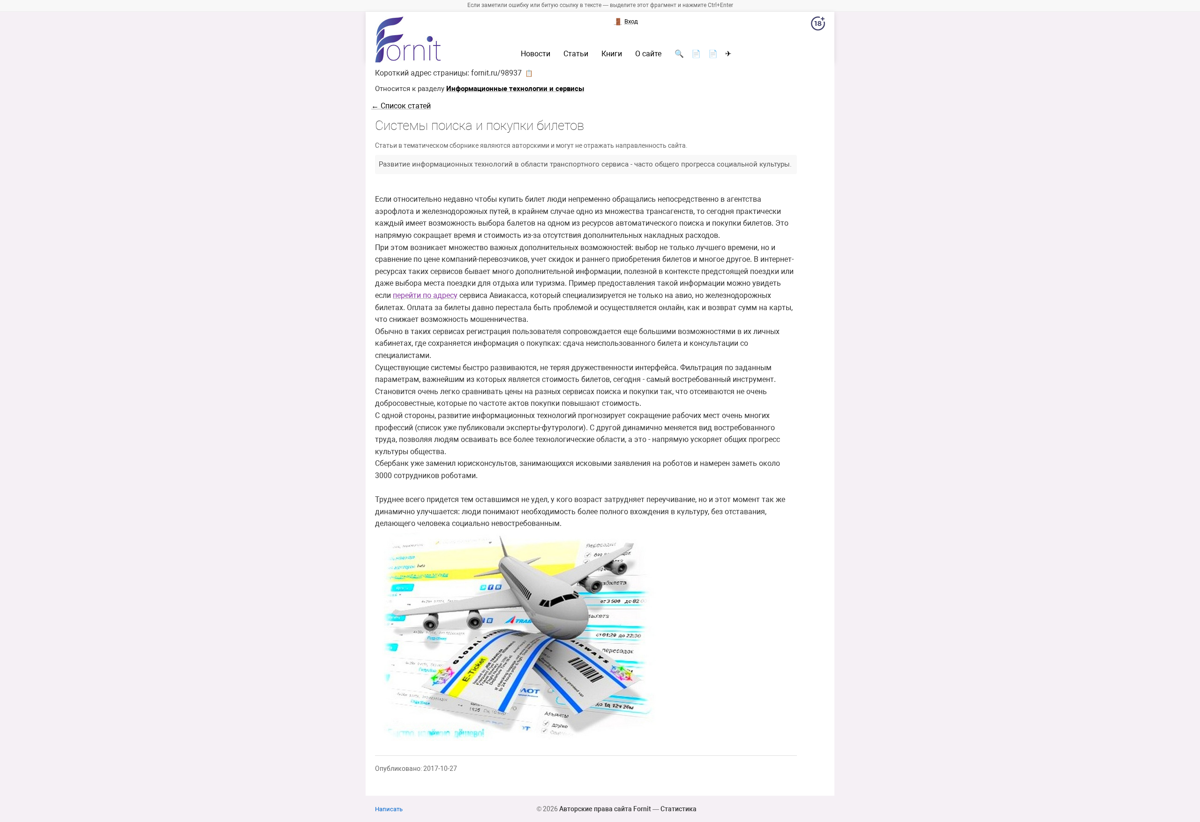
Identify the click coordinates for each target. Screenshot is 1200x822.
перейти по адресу (425, 295)
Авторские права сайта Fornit (605, 809)
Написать (389, 809)
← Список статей (401, 105)
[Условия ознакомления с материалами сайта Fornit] (818, 25)
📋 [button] (529, 73)
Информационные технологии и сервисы (515, 88)
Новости (535, 54)
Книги (611, 54)
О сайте (648, 54)
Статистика (678, 809)
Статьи (575, 54)
